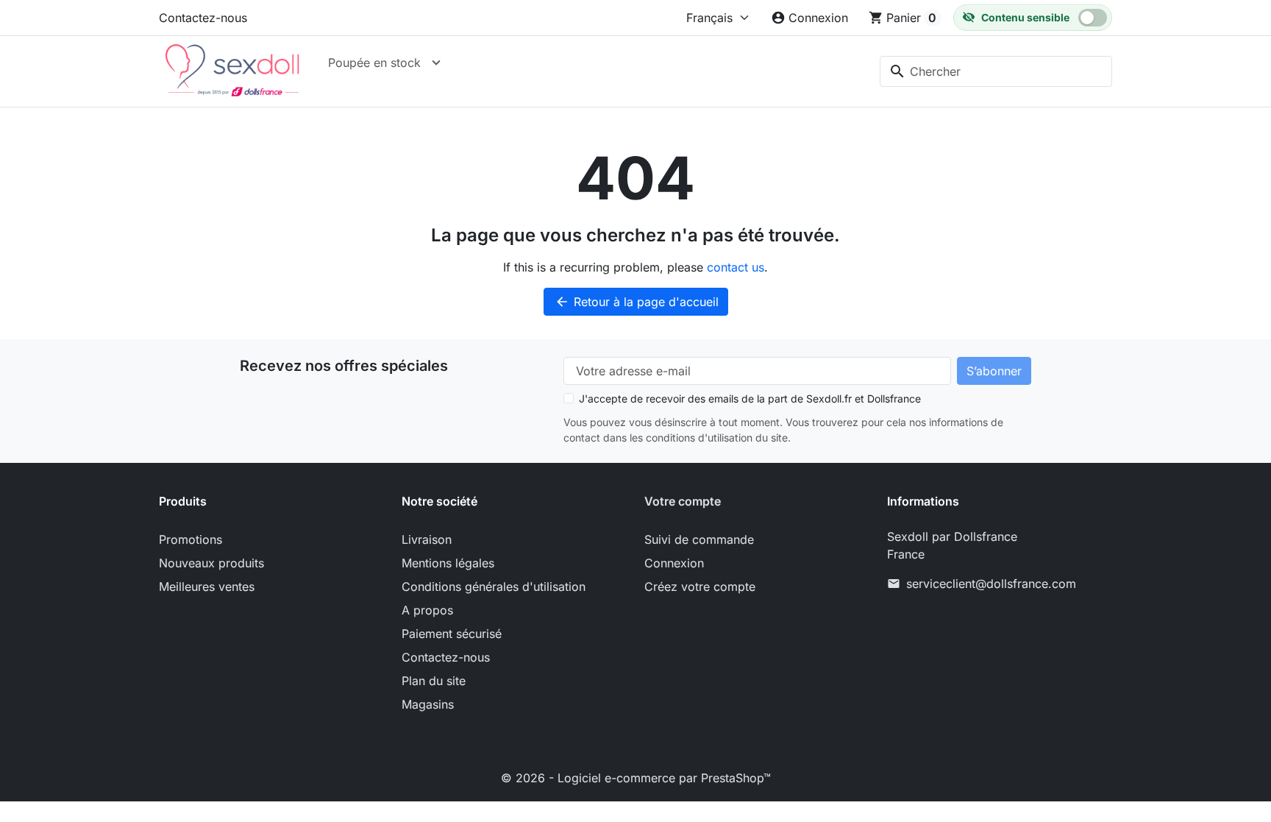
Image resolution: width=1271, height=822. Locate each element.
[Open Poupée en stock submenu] (436, 62)
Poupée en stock (374, 62)
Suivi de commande (699, 539)
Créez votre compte (699, 586)
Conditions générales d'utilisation (493, 586)
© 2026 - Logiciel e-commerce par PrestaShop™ (636, 777)
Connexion (674, 563)
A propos (427, 610)
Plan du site (434, 680)
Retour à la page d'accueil (637, 301)
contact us (735, 267)
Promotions (190, 539)
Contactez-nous (203, 17)
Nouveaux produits (211, 563)
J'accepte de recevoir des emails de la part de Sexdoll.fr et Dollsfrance (750, 398)
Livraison (427, 539)
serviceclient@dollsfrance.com (991, 583)
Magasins (428, 704)
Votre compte (682, 501)
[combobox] (996, 71)
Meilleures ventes (206, 586)
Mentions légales (448, 563)
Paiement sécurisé (452, 633)
